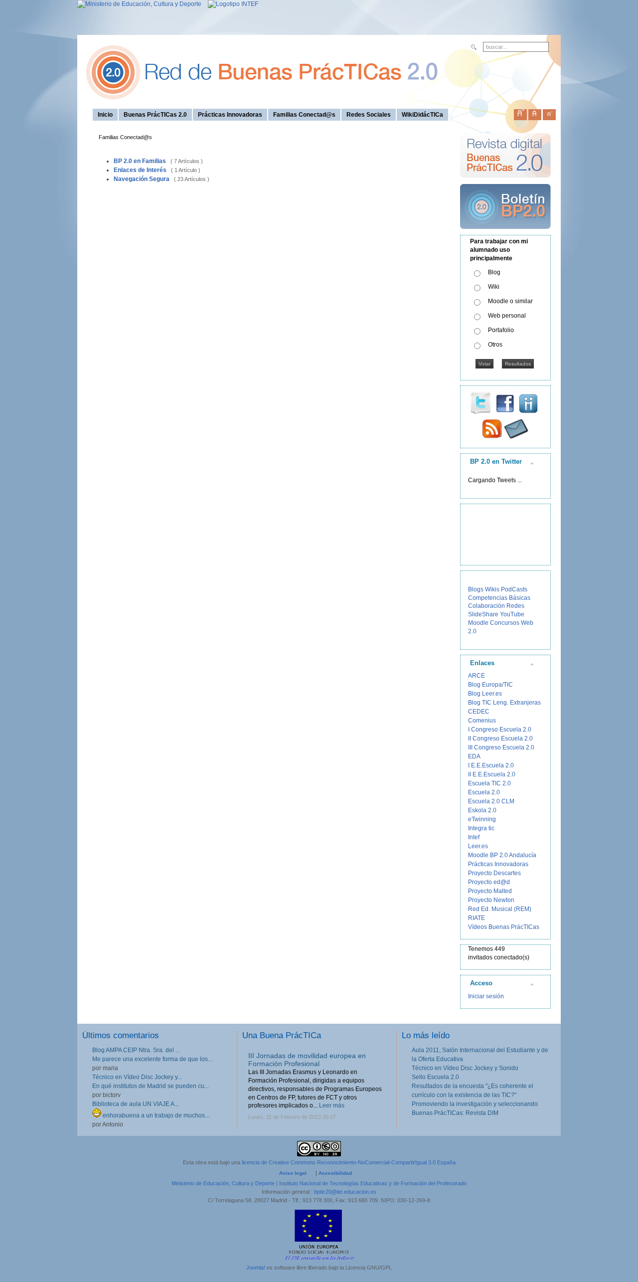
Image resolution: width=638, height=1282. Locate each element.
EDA (474, 756)
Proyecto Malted (490, 891)
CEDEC (478, 711)
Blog (494, 272)
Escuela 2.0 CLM (491, 801)
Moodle (478, 622)
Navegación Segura (141, 179)
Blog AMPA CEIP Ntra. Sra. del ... (136, 1050)
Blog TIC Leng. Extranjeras (504, 702)
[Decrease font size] (549, 113)
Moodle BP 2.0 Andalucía (502, 855)
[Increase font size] (520, 113)
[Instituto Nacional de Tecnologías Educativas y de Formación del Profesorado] (230, 3)
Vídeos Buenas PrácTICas (503, 926)
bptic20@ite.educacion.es (345, 1192)
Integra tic (481, 828)
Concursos (504, 622)
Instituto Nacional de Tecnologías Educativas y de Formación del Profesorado (373, 1183)
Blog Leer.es (485, 693)
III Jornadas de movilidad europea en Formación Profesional (307, 1060)
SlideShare (483, 614)
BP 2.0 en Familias (140, 161)
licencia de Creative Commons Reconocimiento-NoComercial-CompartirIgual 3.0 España (349, 1162)
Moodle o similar (510, 301)
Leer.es (478, 846)
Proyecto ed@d (489, 882)
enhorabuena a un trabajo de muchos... (155, 1115)
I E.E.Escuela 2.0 (491, 765)
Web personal (507, 315)
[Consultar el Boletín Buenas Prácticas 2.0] (505, 232)
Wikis (492, 589)
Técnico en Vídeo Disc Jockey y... (137, 1077)
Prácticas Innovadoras (498, 864)
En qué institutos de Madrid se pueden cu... (150, 1086)
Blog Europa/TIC (490, 684)
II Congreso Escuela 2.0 (500, 738)
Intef (473, 837)
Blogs (475, 589)
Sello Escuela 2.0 (435, 1077)
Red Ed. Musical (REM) (499, 909)
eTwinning (482, 819)
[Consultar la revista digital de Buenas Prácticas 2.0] (505, 182)
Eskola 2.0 (482, 810)
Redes (515, 605)
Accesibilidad (335, 1173)
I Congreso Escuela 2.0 (499, 729)
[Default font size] (535, 113)
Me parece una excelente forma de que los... (152, 1059)
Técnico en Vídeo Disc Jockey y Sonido (465, 1068)
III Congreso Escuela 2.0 (501, 747)
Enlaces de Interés (140, 170)
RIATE (476, 918)
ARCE (476, 675)
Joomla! (255, 1268)
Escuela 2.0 (484, 792)
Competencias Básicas (499, 597)
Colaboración (486, 605)
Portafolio (501, 330)
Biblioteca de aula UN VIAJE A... (135, 1103)
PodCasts (514, 589)
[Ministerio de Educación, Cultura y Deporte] (139, 3)
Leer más (331, 1105)
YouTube (512, 614)
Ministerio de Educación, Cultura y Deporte (223, 1183)
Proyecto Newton (491, 900)
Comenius (482, 720)
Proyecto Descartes (494, 873)
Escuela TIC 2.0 (489, 783)
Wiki (493, 286)
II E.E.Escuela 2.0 (491, 774)
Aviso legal (293, 1173)
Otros (495, 344)
